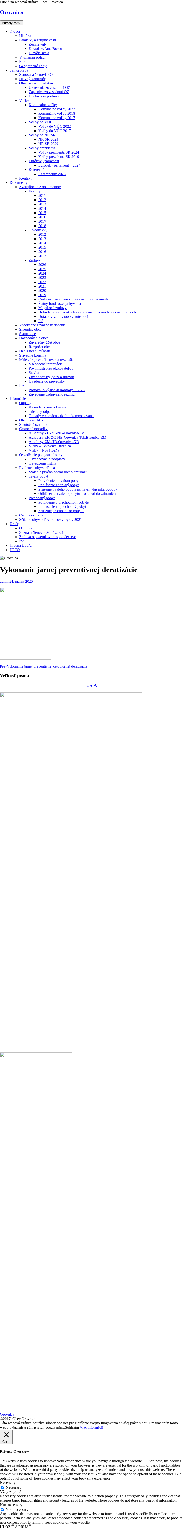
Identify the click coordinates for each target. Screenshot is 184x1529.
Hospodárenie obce (33, 338)
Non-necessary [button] (11, 1505)
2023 (42, 278)
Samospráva (19, 70)
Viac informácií (91, 1427)
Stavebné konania (32, 355)
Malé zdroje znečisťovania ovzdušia (46, 360)
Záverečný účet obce (44, 342)
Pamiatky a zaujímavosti (37, 40)
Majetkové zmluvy (52, 308)
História (25, 36)
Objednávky (38, 230)
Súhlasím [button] (72, 1427)
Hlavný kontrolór (32, 79)
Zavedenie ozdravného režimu (52, 394)
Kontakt (25, 178)
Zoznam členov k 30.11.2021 (41, 532)
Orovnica (11, 12)
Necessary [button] (8, 1483)
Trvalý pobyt (38, 476)
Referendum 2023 (52, 174)
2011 (42, 195)
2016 (42, 217)
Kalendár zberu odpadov (47, 407)
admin (4, 581)
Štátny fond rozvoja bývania (59, 303)
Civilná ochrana (31, 515)
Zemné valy (38, 44)
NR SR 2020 (48, 144)
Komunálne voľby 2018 (56, 113)
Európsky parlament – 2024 (59, 165)
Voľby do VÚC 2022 (54, 126)
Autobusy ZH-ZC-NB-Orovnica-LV (56, 433)
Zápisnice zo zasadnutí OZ (49, 92)
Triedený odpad (40, 411)
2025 (42, 269)
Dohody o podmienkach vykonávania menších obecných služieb (87, 312)
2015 (42, 213)
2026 (42, 265)
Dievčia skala (39, 53)
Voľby (24, 100)
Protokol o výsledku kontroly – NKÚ (57, 390)
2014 (42, 208)
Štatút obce (27, 334)
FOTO (15, 550)
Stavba (34, 373)
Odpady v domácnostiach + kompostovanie (61, 416)
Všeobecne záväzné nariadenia (42, 325)
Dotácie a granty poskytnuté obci (63, 316)
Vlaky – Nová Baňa (44, 450)
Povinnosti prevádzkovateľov (51, 368)
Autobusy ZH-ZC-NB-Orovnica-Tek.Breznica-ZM (67, 437)
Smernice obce (30, 329)
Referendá (36, 170)
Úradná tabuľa (21, 545)
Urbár (14, 524)
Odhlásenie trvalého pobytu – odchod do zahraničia (77, 494)
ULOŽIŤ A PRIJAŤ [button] (15, 1527)
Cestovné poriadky (33, 429)
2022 (42, 282)
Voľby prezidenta (42, 148)
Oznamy (25, 528)
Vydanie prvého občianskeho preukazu (58, 472)
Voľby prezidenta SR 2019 (58, 157)
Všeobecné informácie (46, 364)
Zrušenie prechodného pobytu (61, 511)
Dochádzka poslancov (45, 96)
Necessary (13, 1487)
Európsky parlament (44, 161)
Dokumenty (19, 182)
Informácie (18, 398)
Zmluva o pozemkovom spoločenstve (47, 537)
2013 (42, 204)
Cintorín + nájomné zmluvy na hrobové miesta (73, 299)
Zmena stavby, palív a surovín (51, 377)
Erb (22, 62)
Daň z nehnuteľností (34, 351)
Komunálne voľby (43, 105)
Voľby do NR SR (42, 135)
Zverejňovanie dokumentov (40, 187)
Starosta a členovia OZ (36, 74)
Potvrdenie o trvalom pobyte (59, 481)
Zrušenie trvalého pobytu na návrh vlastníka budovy (77, 489)
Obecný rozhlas (31, 420)
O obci (15, 31)
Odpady (25, 403)
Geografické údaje (33, 66)
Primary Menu (11, 23)
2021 (42, 286)
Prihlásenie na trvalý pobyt (58, 485)
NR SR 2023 (48, 139)
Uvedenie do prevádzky (47, 381)
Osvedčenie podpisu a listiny (41, 455)
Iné (40, 321)
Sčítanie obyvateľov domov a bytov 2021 (50, 519)
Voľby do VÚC (41, 122)
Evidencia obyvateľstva (37, 468)
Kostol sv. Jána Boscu (45, 49)
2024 (42, 273)
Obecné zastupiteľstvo (36, 83)
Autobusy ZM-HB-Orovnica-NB (54, 442)
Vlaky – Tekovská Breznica (50, 446)
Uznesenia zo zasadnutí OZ (49, 87)
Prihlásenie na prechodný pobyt (62, 506)
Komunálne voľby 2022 (56, 109)
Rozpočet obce (40, 347)
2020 (42, 290)
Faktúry (34, 191)
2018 (42, 226)
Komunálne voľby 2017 (56, 118)
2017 (42, 221)
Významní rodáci (32, 57)
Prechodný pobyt (42, 498)
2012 (42, 200)
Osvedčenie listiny (43, 463)
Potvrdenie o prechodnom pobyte (63, 502)
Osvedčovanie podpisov (47, 459)
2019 (42, 295)
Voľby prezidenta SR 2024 (58, 152)
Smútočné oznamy (33, 424)
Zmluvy (35, 260)
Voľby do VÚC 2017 (54, 131)
